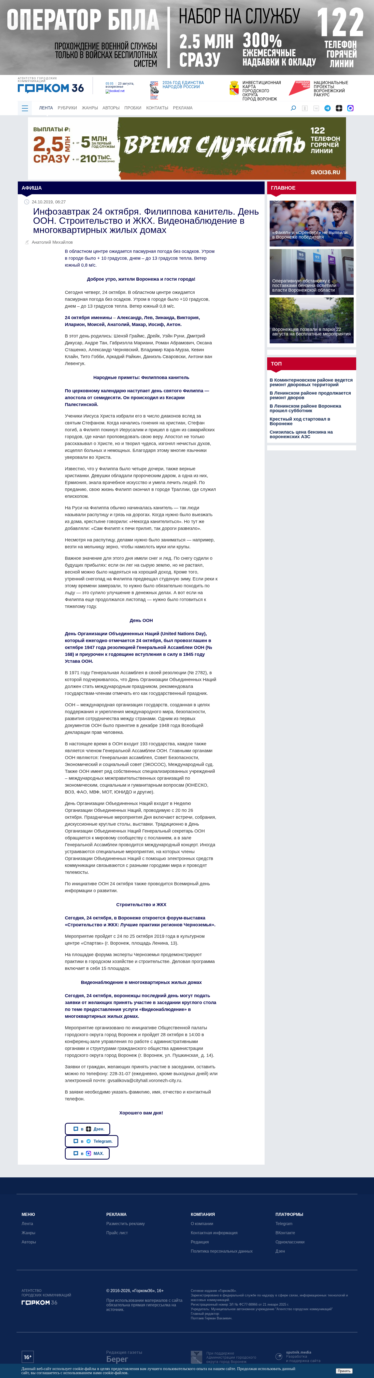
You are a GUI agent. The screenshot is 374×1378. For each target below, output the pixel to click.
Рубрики (67, 108)
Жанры (90, 108)
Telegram (284, 1223)
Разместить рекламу (125, 1223)
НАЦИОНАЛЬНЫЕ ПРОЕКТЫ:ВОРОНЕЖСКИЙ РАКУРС (331, 89)
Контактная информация (214, 1233)
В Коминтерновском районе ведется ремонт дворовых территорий (311, 382)
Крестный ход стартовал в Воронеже (300, 421)
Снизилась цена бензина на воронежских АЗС (301, 434)
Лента (46, 108)
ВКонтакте (285, 1233)
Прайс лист (117, 1233)
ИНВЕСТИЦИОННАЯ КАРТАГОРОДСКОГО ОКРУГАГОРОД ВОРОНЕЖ (261, 91)
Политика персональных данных (222, 1251)
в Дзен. (92, 1129)
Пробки (132, 108)
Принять (344, 1371)
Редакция (200, 1242)
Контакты (157, 108)
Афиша (32, 188)
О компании (202, 1223)
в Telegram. (96, 1141)
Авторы (111, 108)
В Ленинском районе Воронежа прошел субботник (305, 408)
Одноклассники (290, 1242)
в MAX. (92, 1153)
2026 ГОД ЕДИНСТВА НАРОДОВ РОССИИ (183, 85)
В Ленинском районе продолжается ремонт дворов (310, 395)
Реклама (183, 108)
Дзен (280, 1251)
